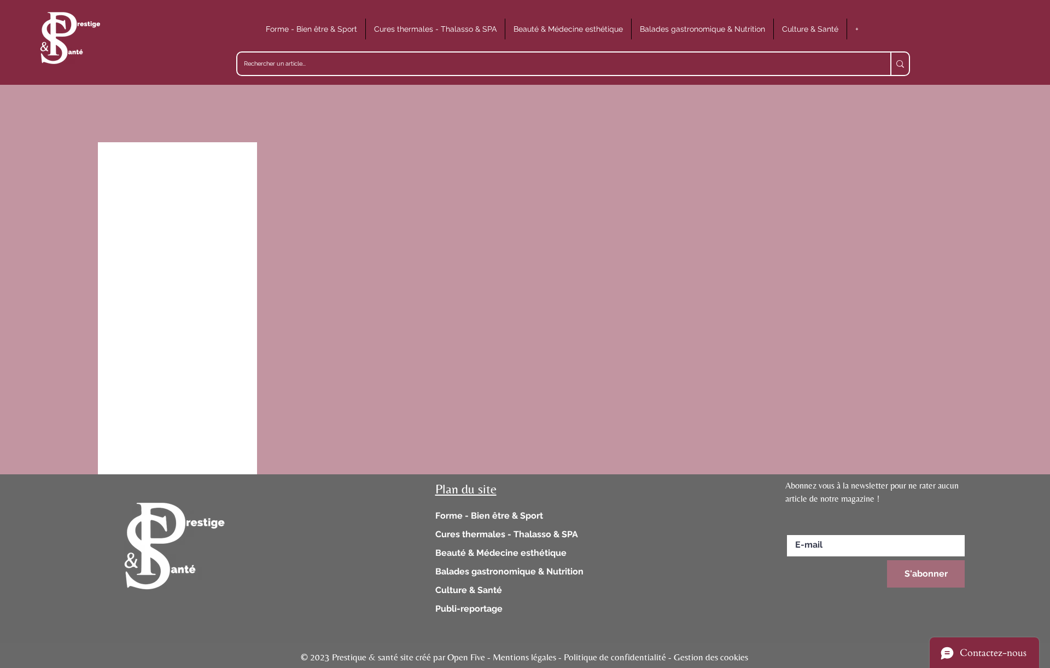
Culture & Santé (468, 590)
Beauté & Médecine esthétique (501, 553)
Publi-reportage (469, 608)
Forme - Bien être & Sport (489, 515)
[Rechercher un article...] (899, 64)
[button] (311, 29)
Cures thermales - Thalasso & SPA (506, 534)
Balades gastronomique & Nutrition (509, 571)
